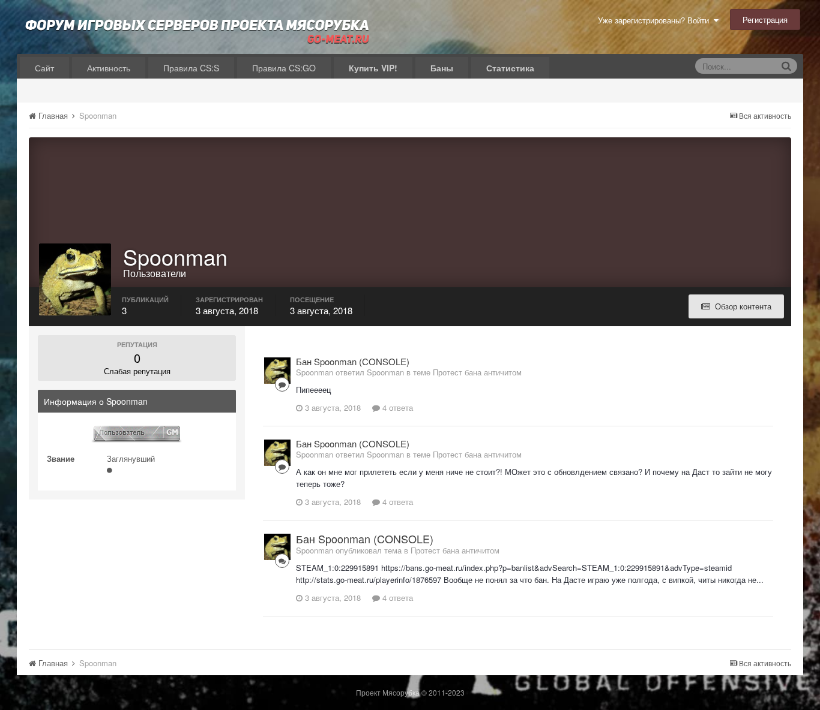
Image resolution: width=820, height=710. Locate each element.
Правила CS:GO (284, 68)
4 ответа (396, 407)
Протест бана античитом (477, 372)
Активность (108, 68)
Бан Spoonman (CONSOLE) (352, 361)
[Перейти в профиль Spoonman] (277, 370)
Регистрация (765, 19)
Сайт (44, 68)
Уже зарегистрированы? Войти (656, 20)
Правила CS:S (191, 68)
